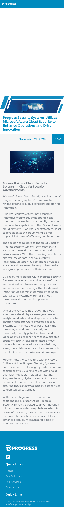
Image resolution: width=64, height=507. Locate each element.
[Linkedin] (8, 457)
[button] (59, 4)
